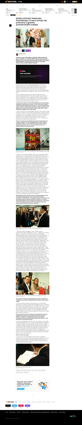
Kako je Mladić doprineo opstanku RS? (10, 11)
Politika (23, 402)
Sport (44, 402)
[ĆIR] (73, 1)
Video (32, 370)
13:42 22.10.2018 (19, 27)
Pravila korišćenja (12, 412)
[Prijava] (67, 2)
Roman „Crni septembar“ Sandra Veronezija (25, 11)
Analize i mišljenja (24, 370)
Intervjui (29, 370)
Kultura (36, 370)
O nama (6, 412)
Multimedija (18, 370)
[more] (10, 25)
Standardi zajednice (25, 412)
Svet (20, 402)
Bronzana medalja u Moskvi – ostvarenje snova (50, 11)
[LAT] (76, 1)
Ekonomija (29, 402)
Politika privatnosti (54, 412)
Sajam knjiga (43, 370)
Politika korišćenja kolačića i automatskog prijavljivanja (40, 412)
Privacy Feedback (62, 412)
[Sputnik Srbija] (11, 3)
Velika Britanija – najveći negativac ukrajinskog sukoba (37, 11)
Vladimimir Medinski (19, 372)
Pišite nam (19, 412)
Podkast (48, 402)
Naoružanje (39, 402)
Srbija (39, 370)
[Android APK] (73, 416)
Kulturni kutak (26, 372)
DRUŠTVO (34, 402)
